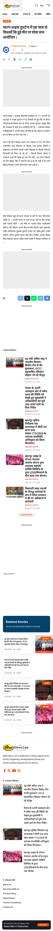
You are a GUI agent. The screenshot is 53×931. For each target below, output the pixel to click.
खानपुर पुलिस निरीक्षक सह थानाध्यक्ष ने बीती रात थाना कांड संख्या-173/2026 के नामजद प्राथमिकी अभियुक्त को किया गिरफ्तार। (36, 431)
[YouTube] (14, 771)
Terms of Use (23, 926)
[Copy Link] (25, 59)
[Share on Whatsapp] (19, 59)
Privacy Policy (9, 926)
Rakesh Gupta (19, 46)
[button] (43, 924)
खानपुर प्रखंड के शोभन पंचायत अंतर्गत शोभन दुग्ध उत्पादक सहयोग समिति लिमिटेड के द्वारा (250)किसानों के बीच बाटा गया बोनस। (36, 465)
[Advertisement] (26, 88)
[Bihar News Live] (12, 5)
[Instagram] (19, 771)
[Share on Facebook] (8, 59)
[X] (8, 771)
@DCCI (46, 638)
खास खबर (7, 21)
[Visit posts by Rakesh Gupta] (6, 50)
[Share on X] (14, 59)
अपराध (47, 683)
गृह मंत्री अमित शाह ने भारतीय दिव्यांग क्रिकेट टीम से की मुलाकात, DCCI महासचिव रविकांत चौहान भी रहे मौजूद (36, 367)
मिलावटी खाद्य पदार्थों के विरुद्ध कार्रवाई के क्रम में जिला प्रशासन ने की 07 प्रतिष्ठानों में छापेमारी (35, 495)
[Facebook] (4, 771)
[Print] (30, 59)
